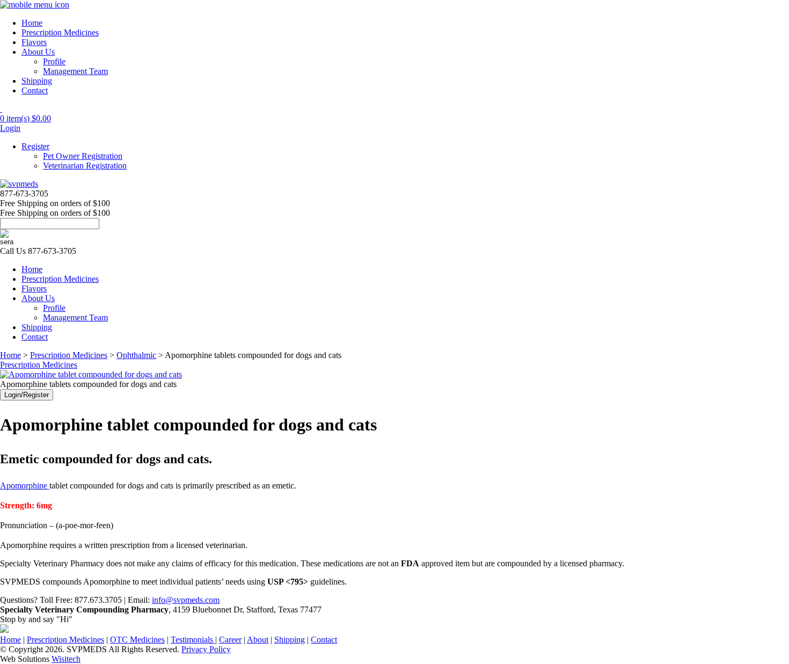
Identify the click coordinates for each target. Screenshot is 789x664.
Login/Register (26, 395)
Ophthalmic (136, 355)
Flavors (34, 42)
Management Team (75, 71)
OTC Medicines (137, 639)
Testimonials (193, 639)
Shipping (36, 80)
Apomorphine (24, 485)
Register (35, 146)
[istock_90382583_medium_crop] (91, 374)
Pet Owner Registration (82, 155)
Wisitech (66, 658)
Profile (54, 61)
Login (10, 128)
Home (31, 22)
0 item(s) (25, 118)
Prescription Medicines (60, 32)
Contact (34, 90)
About (257, 639)
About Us (38, 51)
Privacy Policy (206, 649)
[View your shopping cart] (1, 108)
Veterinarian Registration (85, 165)
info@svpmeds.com (186, 599)
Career (230, 639)
